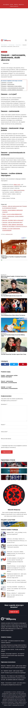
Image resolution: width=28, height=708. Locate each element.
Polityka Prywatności (14, 6)
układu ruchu (17, 184)
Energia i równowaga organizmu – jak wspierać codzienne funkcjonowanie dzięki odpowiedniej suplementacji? (12, 655)
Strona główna (6, 4)
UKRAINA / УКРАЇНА (14, 524)
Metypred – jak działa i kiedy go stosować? (12, 220)
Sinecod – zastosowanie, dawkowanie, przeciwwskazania (9, 382)
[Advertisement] (14, 23)
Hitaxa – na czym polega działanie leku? (12, 214)
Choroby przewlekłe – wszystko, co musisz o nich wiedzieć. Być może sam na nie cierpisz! (16, 588)
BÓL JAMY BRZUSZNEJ (14, 471)
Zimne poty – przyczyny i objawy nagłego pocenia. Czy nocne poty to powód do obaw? (16, 553)
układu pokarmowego (19, 190)
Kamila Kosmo (6, 63)
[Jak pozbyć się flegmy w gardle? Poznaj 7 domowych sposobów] (3, 546)
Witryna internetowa (6, 438)
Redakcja (16, 4)
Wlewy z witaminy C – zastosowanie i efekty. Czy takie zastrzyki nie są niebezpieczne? (16, 594)
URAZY (14, 464)
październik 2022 (9, 234)
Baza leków (4, 51)
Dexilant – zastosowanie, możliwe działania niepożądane (9, 376)
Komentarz (4, 404)
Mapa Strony (21, 4)
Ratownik (3, 665)
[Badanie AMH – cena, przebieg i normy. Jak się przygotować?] (3, 534)
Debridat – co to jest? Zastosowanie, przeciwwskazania (9, 387)
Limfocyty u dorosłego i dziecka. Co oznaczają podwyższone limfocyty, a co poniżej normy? (17, 540)
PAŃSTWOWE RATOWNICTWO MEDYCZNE (14, 477)
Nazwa (3, 424)
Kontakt (11, 4)
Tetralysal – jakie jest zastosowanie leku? (12, 222)
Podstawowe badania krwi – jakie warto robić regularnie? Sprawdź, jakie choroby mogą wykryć (16, 575)
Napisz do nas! (14, 611)
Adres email (4, 431)
